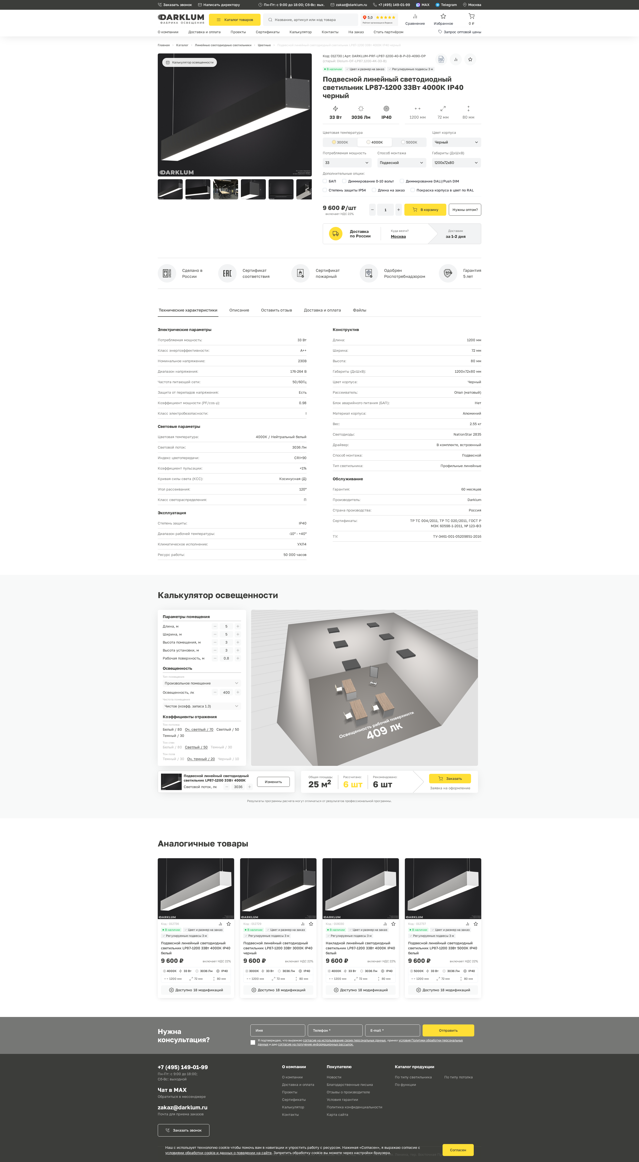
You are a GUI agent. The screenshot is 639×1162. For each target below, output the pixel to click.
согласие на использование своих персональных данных (344, 1040)
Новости (334, 1077)
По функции (405, 1084)
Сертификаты (268, 32)
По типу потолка (458, 1077)
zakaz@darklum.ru (351, 4)
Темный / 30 (173, 735)
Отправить (448, 1030)
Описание (239, 310)
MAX (426, 4)
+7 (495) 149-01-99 (394, 4)
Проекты (238, 32)
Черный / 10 (228, 759)
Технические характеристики (188, 310)
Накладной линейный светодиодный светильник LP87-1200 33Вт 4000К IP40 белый (360, 948)
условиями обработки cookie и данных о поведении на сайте (218, 1153)
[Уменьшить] (372, 210)
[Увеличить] (398, 210)
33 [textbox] (327, 163)
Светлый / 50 (227, 729)
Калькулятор (301, 32)
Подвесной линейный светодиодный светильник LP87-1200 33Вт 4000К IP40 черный (216, 778)
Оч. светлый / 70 (199, 729)
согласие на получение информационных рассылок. (315, 1044)
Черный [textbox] (441, 142)
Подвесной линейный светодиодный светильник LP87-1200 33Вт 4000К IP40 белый (195, 948)
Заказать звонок (177, 4)
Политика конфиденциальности (354, 1107)
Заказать (454, 778)
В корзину (429, 209)
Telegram (449, 4)
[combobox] (456, 142)
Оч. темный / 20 (201, 759)
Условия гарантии (342, 1099)
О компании (168, 32)
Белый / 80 (172, 729)
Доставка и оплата (204, 32)
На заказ (356, 32)
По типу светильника (413, 1077)
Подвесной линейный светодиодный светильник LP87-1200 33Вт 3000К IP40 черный (278, 948)
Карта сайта (337, 1114)
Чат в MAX (172, 1090)
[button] (305, 189)
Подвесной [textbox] (389, 163)
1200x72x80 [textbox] (444, 163)
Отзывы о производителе (348, 1092)
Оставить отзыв (276, 310)
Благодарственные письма (350, 1084)
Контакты (330, 32)
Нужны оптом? (465, 209)
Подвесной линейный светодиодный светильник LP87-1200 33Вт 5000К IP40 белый (442, 948)
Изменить (273, 782)
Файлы (359, 310)
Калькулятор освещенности (192, 62)
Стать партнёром (388, 32)
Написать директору (221, 4)
